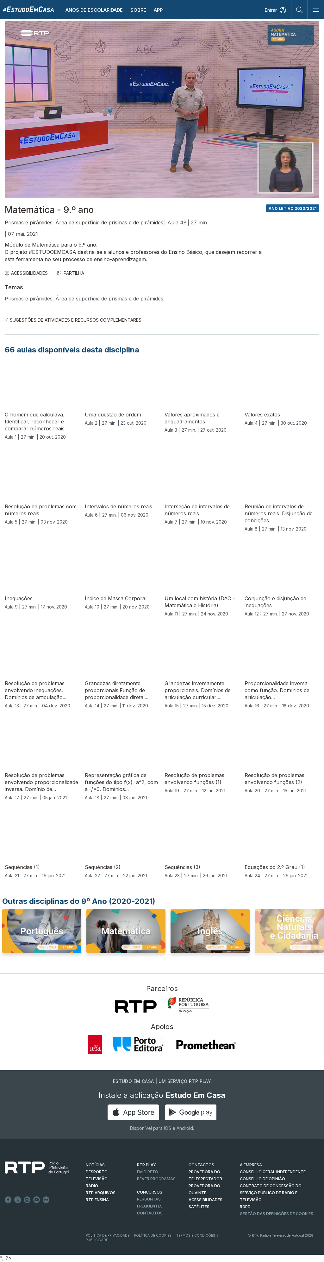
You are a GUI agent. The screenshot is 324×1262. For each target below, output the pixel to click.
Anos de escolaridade (94, 10)
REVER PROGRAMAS (156, 1178)
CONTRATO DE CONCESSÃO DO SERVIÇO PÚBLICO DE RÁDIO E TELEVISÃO (271, 1192)
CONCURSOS (149, 1192)
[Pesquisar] (299, 9)
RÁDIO (92, 1185)
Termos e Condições (195, 1235)
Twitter (17, 1199)
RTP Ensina (97, 1199)
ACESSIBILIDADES (29, 273)
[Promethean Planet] (205, 1044)
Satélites (199, 1206)
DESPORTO (97, 1171)
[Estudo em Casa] (28, 9)
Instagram (27, 1199)
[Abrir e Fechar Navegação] (316, 10)
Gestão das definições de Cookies (276, 1213)
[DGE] (188, 1005)
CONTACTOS (201, 1164)
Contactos (150, 1213)
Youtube (36, 1199)
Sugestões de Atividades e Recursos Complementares (75, 320)
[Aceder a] (41, 937)
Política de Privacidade (107, 1235)
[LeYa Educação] (95, 1044)
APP (158, 10)
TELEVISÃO (97, 1178)
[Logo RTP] (32, 1168)
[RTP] (136, 1006)
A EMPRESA (251, 1164)
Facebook (8, 1199)
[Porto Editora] (138, 1044)
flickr (46, 1199)
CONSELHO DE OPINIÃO (262, 1178)
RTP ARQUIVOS (100, 1192)
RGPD (245, 1206)
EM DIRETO (147, 1171)
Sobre (138, 10)
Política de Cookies (152, 1235)
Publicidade (97, 1240)
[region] (162, 109)
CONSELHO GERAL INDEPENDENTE (273, 1171)
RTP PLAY (146, 1164)
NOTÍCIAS (95, 1164)
